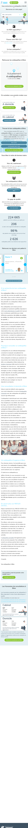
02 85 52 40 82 (9, 43)
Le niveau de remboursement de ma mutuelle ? (13, 601)
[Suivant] (25, 264)
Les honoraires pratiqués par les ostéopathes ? (13, 600)
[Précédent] (2, 264)
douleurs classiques (6, 364)
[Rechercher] (24, 14)
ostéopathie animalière (8, 538)
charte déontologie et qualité (12, 311)
